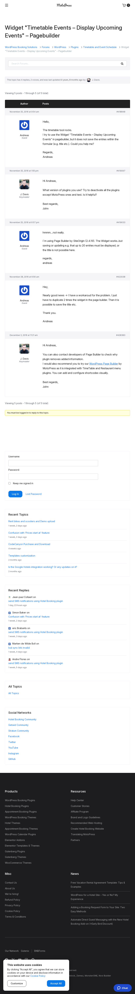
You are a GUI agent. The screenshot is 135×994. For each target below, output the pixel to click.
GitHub (12, 759)
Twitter (12, 742)
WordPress (60, 47)
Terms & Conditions (15, 916)
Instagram (13, 753)
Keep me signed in (23, 483)
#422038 (120, 277)
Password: (14, 469)
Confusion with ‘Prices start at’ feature (29, 532)
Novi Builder (105, 975)
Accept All (56, 983)
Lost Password (33, 494)
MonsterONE (91, 975)
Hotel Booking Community (22, 719)
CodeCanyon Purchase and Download (29, 544)
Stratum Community (18, 730)
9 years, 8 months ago (72, 80)
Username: (14, 456)
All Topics (13, 693)
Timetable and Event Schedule (100, 47)
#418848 (121, 111)
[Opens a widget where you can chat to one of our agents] (122, 988)
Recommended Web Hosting (86, 823)
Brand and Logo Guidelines (85, 817)
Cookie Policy (12, 911)
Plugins (75, 47)
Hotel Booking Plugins (17, 806)
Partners (75, 840)
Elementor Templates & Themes (22, 845)
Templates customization (21, 555)
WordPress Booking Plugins (20, 800)
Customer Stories (80, 806)
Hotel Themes (12, 823)
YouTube (13, 747)
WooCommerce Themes (18, 862)
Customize (17, 983)
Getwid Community (18, 725)
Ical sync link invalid (19, 647)
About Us (10, 888)
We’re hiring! (12, 894)
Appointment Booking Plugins (21, 811)
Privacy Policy (12, 905)
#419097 (121, 171)
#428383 (120, 335)
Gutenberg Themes (15, 857)
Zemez (79, 975)
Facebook (14, 736)
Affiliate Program (80, 811)
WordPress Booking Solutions (21, 47)
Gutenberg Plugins (15, 851)
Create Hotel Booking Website (87, 828)
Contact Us (11, 882)
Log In (15, 494)
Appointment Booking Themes (21, 828)
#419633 (121, 222)
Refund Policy (12, 899)
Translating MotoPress (83, 834)
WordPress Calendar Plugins (20, 834)
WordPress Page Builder (103, 363)
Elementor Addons (15, 840)
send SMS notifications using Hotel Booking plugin (35, 601)
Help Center (77, 800)
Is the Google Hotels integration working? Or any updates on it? (42, 567)
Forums (46, 47)
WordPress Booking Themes (20, 817)
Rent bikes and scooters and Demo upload (31, 521)
